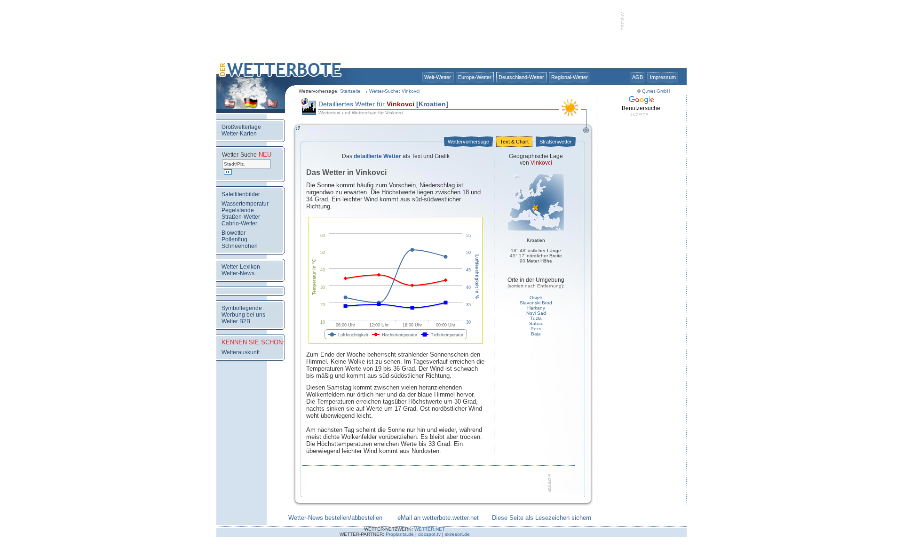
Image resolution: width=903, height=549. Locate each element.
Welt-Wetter (437, 77)
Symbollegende (242, 308)
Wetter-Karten (239, 133)
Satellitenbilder (241, 194)
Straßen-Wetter (241, 217)
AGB (637, 77)
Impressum (663, 77)
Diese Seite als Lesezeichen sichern (541, 517)
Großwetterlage (241, 127)
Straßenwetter (555, 141)
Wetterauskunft (241, 352)
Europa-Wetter (474, 77)
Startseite (350, 91)
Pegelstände (238, 210)
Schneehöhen (240, 246)
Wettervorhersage (468, 141)
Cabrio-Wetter (239, 223)
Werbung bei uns (243, 314)
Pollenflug (234, 239)
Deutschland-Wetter (521, 77)
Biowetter (234, 233)
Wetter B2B (236, 321)
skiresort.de (457, 534)
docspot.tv (429, 534)
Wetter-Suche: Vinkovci (394, 91)
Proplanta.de (400, 534)
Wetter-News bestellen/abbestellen (335, 517)
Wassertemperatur (245, 203)
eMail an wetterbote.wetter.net (438, 517)
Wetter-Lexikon (241, 266)
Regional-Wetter (569, 77)
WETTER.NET (429, 529)
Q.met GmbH (656, 91)
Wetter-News (238, 273)
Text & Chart (514, 141)
